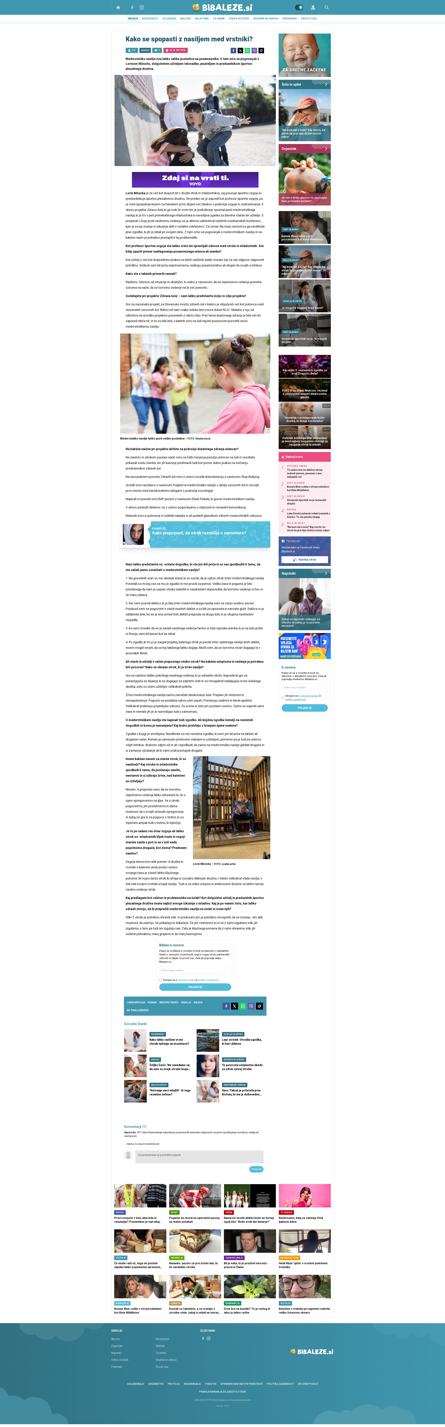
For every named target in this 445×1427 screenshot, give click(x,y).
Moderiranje (192, 1384)
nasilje (186, 1002)
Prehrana (289, 18)
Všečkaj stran (307, 559)
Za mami (218, 18)
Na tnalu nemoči (138, 1010)
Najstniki (202, 18)
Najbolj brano (294, 456)
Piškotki (210, 1384)
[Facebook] (132, 7)
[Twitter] (240, 50)
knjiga (198, 1002)
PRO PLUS (174, 1384)
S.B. (134, 50)
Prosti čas (309, 18)
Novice (133, 18)
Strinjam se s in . (191, 980)
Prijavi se (195, 987)
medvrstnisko (169, 1002)
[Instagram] (142, 7)
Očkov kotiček (239, 18)
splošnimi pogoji (186, 980)
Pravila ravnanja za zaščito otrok (222, 1391)
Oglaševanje (135, 1384)
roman (152, 1002)
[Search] (327, 7)
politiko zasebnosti (208, 980)
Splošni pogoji (308, 1384)
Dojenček (169, 18)
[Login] (313, 7)
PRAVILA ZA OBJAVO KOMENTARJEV (142, 1144)
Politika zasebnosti (280, 1384)
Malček (185, 18)
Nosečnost (150, 18)
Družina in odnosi (265, 18)
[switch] (299, 7)
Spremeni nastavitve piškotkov (242, 1384)
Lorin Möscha (136, 1002)
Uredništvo (156, 1384)
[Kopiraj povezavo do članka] (261, 50)
